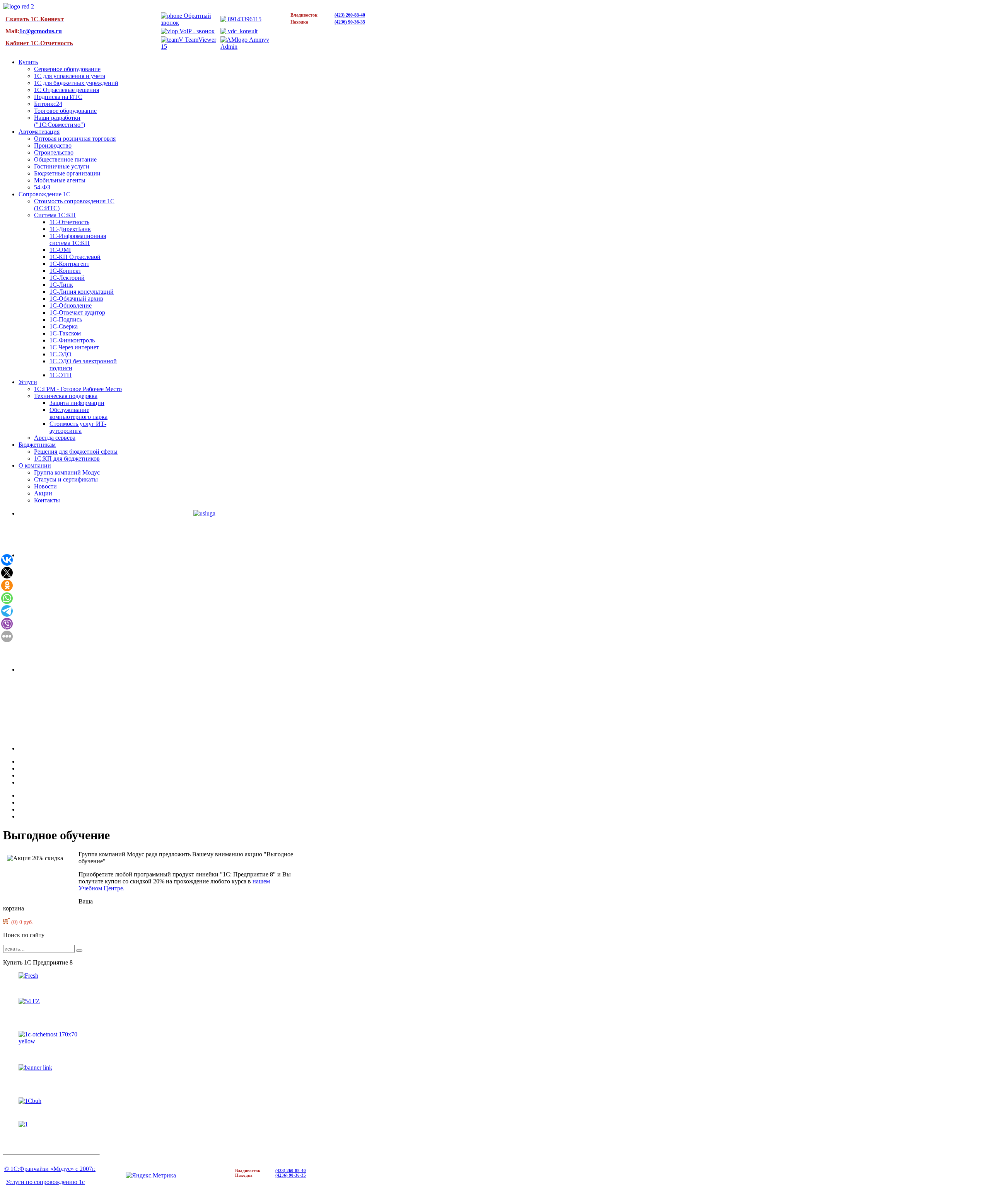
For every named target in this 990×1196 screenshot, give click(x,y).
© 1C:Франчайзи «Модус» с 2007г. (50, 1168)
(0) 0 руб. (21, 922)
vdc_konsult (242, 31)
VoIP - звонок (196, 31)
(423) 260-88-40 (350, 15)
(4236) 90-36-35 (350, 22)
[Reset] (79, 950)
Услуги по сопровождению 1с (45, 1182)
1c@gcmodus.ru (40, 31)
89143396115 (243, 19)
